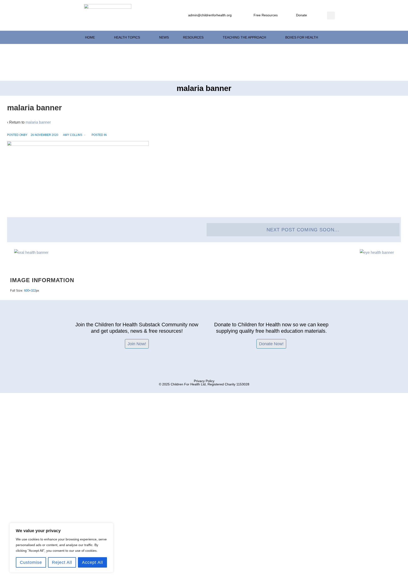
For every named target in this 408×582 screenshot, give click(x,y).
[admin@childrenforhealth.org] (184, 15)
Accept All (92, 562)
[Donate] (291, 15)
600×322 (30, 290)
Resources (193, 37)
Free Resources (266, 15)
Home (90, 37)
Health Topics (127, 37)
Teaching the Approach (244, 37)
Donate (301, 15)
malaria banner (38, 122)
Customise (31, 562)
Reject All (62, 562)
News (164, 37)
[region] (61, 548)
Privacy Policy (204, 381)
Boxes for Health (301, 37)
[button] (331, 15)
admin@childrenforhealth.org (210, 15)
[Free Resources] (249, 15)
